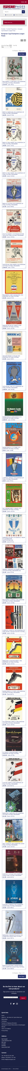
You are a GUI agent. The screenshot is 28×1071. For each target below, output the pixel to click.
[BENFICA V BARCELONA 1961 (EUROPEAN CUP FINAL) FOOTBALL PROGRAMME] (14, 99)
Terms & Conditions (6, 1028)
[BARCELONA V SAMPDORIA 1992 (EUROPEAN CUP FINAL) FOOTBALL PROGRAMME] (14, 800)
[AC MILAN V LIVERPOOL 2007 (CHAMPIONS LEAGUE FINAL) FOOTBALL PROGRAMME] (14, 891)
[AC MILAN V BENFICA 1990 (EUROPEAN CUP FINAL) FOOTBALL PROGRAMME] (14, 769)
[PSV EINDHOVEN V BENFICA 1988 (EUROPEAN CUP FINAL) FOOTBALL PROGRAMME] (14, 708)
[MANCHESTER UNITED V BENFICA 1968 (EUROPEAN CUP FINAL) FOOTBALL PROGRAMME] (14, 312)
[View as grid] (25, 40)
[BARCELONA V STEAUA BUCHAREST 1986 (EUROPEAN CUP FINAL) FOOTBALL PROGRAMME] (14, 648)
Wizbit (17, 1068)
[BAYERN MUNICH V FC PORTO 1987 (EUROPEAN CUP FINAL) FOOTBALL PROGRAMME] (14, 678)
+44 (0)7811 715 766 (10, 1057)
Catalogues (4, 1021)
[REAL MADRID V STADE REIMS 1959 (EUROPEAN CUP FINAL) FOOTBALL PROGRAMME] (14, 68)
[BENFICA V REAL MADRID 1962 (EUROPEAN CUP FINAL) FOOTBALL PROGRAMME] (14, 129)
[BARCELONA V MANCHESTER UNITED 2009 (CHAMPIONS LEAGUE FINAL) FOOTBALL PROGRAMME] (14, 922)
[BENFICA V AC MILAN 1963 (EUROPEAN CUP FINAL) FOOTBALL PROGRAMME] (14, 190)
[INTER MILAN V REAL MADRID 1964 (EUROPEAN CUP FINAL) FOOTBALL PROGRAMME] (14, 251)
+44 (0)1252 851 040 (9, 1055)
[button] (23, 2)
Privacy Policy (5, 1030)
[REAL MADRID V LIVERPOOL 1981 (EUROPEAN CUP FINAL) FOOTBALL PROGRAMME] (14, 587)
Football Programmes (11, 29)
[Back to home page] (14, 7)
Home (3, 1015)
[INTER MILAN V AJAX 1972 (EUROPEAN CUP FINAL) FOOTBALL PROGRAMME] (14, 373)
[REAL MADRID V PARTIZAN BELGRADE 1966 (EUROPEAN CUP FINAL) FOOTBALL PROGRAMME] (14, 282)
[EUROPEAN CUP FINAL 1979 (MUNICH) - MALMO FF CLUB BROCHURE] (14, 526)
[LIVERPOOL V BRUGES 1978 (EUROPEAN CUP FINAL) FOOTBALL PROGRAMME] (14, 465)
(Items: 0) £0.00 (19, 15)
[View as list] (21, 40)
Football (3, 29)
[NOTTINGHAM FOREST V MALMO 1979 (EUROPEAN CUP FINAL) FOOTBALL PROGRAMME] (14, 495)
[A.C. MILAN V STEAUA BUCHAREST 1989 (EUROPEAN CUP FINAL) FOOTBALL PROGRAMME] (14, 739)
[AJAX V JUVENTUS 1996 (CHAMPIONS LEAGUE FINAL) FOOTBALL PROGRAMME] (14, 830)
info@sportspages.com (10, 1059)
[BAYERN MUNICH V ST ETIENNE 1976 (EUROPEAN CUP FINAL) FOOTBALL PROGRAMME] (14, 434)
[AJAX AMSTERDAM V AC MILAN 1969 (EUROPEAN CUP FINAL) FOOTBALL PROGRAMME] (14, 343)
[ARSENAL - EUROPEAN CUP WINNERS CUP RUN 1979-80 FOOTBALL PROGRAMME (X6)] (14, 556)
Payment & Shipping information (9, 1023)
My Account (9, 15)
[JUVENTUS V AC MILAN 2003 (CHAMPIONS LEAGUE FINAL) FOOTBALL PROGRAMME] (14, 861)
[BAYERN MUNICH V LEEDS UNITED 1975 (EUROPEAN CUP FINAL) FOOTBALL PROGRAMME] (14, 404)
